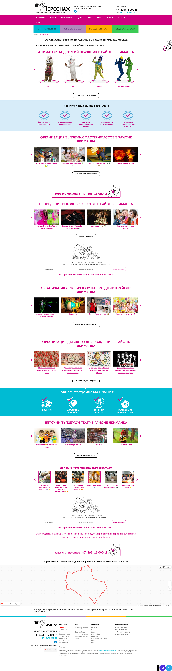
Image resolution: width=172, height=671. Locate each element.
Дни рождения (64, 632)
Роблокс (99, 86)
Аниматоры (40, 18)
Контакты (122, 18)
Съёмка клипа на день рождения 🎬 (111, 486)
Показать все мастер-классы (86, 174)
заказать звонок (49, 638)
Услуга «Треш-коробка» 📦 (99, 314)
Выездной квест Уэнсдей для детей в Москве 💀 (73, 227)
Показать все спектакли (86, 455)
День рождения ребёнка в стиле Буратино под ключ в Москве (99, 370)
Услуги (53, 18)
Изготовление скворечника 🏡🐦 (46, 164)
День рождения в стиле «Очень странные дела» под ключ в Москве (72, 370)
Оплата (38, 22)
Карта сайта (95, 634)
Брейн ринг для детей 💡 (128, 486)
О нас (93, 630)
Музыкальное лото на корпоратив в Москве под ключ (46, 370)
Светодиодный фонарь (125, 163)
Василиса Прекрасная (73, 445)
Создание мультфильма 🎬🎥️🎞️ (99, 164)
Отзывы (110, 18)
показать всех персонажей (86, 95)
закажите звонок (127, 12)
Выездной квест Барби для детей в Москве (46, 227)
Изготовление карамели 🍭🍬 (72, 164)
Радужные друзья (123, 86)
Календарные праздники (63, 644)
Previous (34, 68)
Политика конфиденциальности (99, 637)
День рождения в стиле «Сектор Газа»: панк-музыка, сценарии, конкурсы (125, 370)
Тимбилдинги (63, 647)
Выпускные (63, 630)
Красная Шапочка (125, 445)
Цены (99, 18)
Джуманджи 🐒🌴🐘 (99, 226)
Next (137, 68)
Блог (90, 18)
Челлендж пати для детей (125, 314)
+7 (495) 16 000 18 (127, 9)
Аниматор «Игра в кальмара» (81, 629)
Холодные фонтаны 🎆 (94, 486)
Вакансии (94, 643)
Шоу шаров (73, 314)
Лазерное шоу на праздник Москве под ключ (46, 315)
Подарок (62, 628)
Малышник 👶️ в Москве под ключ (46, 446)
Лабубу (48, 86)
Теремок (99, 445)
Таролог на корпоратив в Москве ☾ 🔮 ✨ (44, 487)
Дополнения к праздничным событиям (86, 467)
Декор (80, 18)
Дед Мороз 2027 (64, 636)
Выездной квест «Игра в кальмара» (81, 633)
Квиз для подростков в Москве (125, 227)
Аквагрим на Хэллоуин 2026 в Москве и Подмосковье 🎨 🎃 (61, 488)
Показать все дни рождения (86, 381)
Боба (73, 86)
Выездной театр (64, 634)
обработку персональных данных (107, 650)
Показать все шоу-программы (86, 324)
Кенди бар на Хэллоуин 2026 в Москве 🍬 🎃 (78, 487)
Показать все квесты (86, 236)
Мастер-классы (67, 18)
